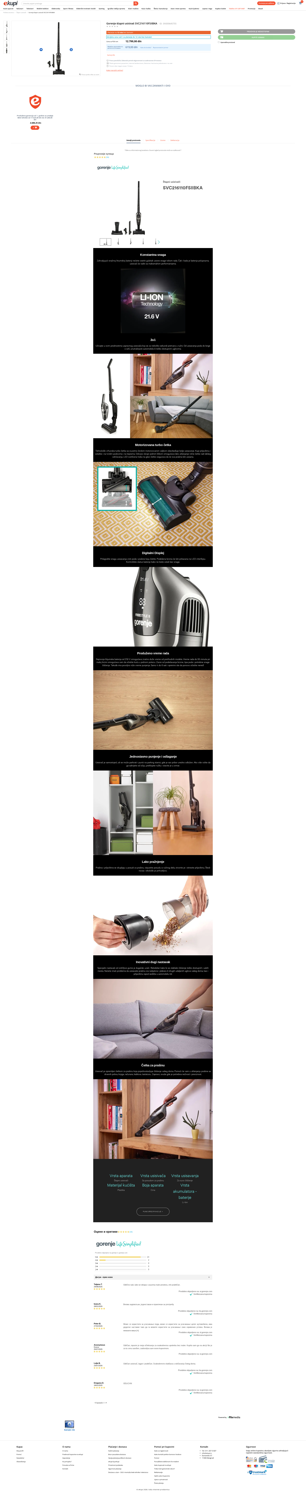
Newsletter (20, 1458)
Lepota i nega (207, 9)
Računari (19, 9)
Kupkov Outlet (220, 9)
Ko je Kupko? (67, 1461)
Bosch (260, 9)
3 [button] (104, 1403)
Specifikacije (150, 140)
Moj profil (19, 1451)
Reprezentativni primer (160, 47)
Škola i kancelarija (161, 9)
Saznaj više (111, 55)
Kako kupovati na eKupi (162, 1465)
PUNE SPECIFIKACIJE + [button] (153, 1211)
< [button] (94, 1403)
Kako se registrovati (161, 1451)
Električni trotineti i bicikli (86, 9)
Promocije (251, 9)
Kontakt (65, 1469)
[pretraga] (136, 3)
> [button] (106, 1403)
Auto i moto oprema (178, 9)
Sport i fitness (68, 9)
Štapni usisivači (21, 12)
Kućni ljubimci (194, 9)
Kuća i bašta (146, 9)
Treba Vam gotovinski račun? (164, 1469)
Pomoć (19, 1454)
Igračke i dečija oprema (116, 9)
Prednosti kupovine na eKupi (72, 1454)
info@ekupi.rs (207, 1453)
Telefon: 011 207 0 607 (237, 9)
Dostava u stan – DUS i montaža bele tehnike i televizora (128, 1472)
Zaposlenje (66, 1458)
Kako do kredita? (145, 47)
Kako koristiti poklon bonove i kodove (167, 1454)
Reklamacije (158, 1472)
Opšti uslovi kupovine (162, 1476)
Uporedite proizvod (227, 42)
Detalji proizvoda (133, 141)
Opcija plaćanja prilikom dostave (119, 1458)
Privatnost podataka (115, 1465)
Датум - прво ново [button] (104, 1277)
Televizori (30, 9)
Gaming (101, 9)
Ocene (162, 140)
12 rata (120, 32)
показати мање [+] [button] (131, 1330)
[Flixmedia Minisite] (69, 1426)
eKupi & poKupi (113, 1461)
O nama (65, 1451)
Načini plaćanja (113, 1451)
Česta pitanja (159, 1483)
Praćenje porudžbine (266, 3)
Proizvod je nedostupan (258, 31)
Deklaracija (174, 140)
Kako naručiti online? (114, 70)
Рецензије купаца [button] (104, 154)
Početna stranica (8, 12)
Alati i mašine (133, 9)
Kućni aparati (8, 9)
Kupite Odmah (258, 37)
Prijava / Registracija (288, 3)
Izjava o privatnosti (161, 1479)
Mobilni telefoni (43, 9)
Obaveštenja (21, 1461)
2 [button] (103, 1403)
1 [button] (101, 1403)
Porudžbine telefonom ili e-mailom (166, 1461)
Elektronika (56, 9)
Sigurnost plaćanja (114, 1469)
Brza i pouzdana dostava (117, 1454)
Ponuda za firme (68, 1465)
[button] (153, 157)
